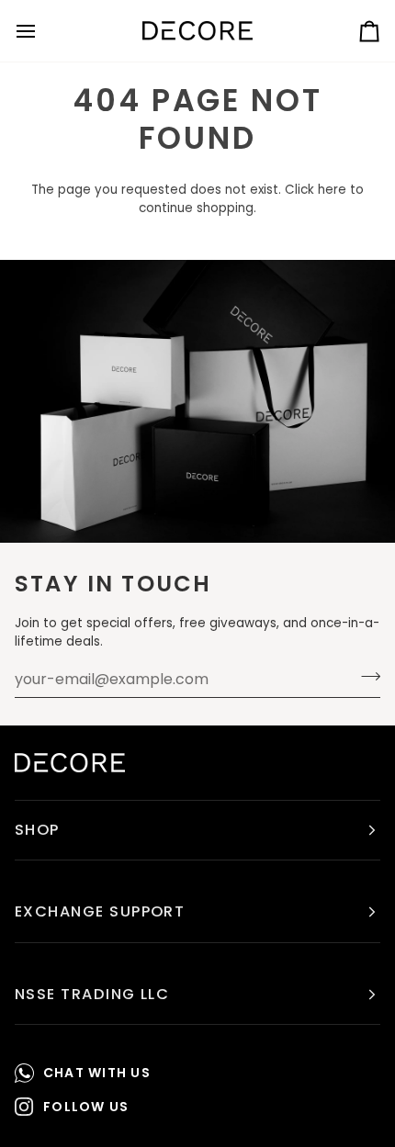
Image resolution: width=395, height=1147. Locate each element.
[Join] (365, 677)
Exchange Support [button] (100, 911)
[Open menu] (42, 31)
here (332, 189)
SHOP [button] (37, 829)
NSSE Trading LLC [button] (92, 994)
